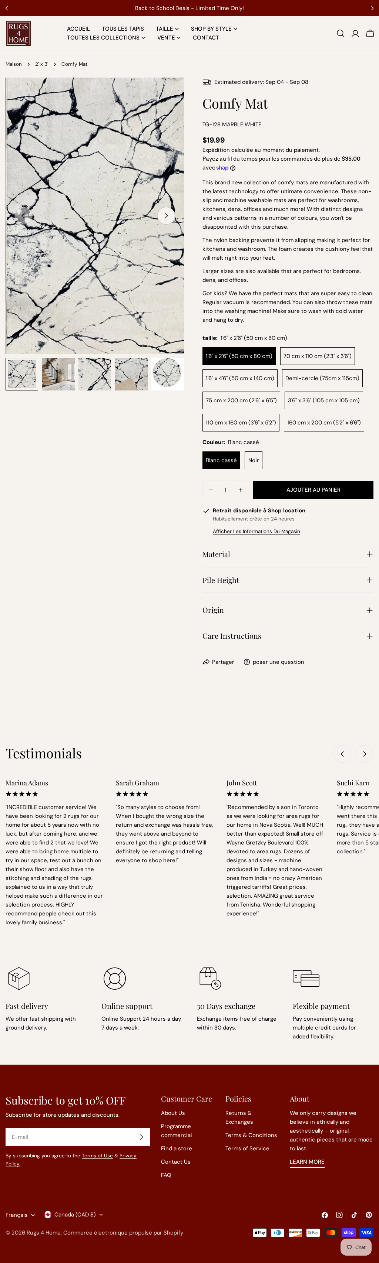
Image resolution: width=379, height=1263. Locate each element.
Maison (14, 64)
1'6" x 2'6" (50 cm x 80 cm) (239, 356)
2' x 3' (41, 64)
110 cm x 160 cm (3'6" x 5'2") (241, 422)
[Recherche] (340, 33)
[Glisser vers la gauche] (342, 754)
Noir (253, 460)
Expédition (216, 150)
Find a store (176, 1148)
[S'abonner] (141, 1137)
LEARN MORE (307, 1161)
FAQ (166, 1175)
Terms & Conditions (251, 1135)
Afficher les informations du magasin (256, 531)
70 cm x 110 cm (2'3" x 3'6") (318, 356)
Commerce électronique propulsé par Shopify (123, 1232)
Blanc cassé (221, 460)
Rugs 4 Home (44, 1232)
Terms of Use (97, 1156)
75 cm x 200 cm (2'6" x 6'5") (241, 400)
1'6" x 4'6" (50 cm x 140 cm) (240, 378)
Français (17, 1215)
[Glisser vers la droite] (166, 216)
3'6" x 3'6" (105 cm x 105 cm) (324, 400)
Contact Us (176, 1161)
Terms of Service (247, 1148)
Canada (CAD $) (75, 1214)
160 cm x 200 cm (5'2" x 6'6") (324, 422)
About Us (173, 1113)
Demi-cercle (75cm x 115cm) (322, 378)
